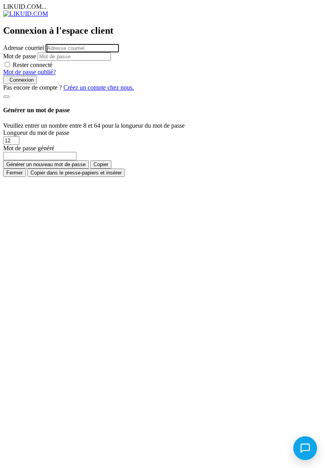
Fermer (14, 173)
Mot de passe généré (28, 148)
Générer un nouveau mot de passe (46, 164)
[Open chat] (305, 448)
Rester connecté (32, 64)
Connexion (20, 80)
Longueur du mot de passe (36, 132)
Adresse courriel (23, 47)
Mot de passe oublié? (29, 72)
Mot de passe (19, 56)
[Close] (6, 97)
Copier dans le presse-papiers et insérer (76, 173)
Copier (101, 164)
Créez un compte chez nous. (98, 87)
